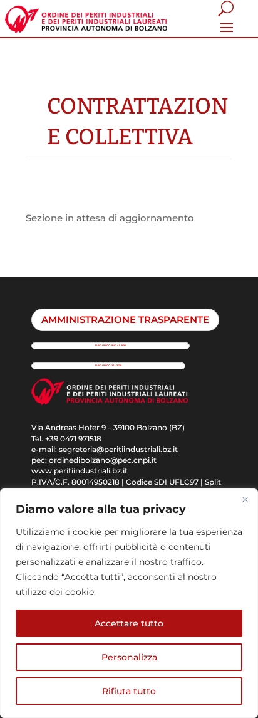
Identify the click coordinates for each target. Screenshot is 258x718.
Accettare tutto (129, 623)
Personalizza (129, 657)
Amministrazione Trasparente (125, 319)
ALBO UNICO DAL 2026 (108, 365)
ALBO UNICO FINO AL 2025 (110, 345)
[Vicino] (244, 499)
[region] (129, 603)
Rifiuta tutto (129, 691)
